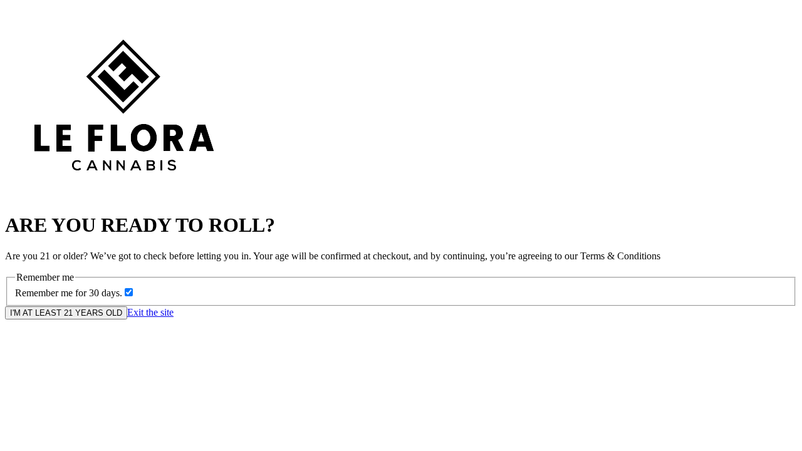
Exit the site (150, 312)
